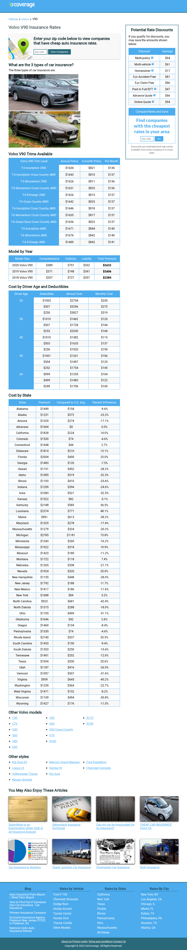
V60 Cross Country (61, 729)
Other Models (61, 927)
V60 (51, 723)
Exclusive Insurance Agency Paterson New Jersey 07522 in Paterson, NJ (27, 920)
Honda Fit (55, 768)
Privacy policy (80, 941)
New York (103, 899)
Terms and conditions (100, 941)
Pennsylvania (106, 918)
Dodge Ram (60, 904)
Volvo (25, 19)
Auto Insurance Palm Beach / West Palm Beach (27, 896)
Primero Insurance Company (27, 912)
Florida (101, 908)
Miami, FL (147, 908)
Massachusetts (107, 927)
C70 (14, 723)
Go (159, 138)
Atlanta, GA (148, 927)
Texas (101, 904)
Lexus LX (18, 768)
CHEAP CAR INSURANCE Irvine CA (156, 826)
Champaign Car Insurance (113, 867)
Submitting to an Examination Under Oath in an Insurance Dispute (26, 828)
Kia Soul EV (19, 762)
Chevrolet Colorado (98, 768)
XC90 (89, 723)
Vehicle (13, 19)
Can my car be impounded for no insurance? (115, 826)
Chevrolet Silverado (65, 899)
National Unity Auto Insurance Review (22, 929)
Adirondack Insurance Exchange (66, 826)
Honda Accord (62, 908)
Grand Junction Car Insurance (71, 867)
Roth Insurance (149, 867)
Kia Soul (54, 774)
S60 (14, 735)
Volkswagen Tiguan (25, 774)
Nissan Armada (22, 779)
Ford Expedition (96, 762)
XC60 (52, 741)
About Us (66, 941)
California (103, 894)
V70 (51, 735)
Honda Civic (61, 918)
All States (103, 932)
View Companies (59, 51)
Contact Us (119, 941)
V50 (51, 718)
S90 (14, 747)
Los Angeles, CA (151, 899)
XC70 (89, 718)
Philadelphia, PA (151, 918)
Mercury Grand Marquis (64, 762)
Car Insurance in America (25, 867)
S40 (14, 729)
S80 (14, 741)
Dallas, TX (147, 913)
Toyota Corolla (62, 923)
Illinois (101, 913)
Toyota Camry (62, 913)
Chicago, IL (148, 904)
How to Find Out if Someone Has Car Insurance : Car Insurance (27, 905)
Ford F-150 (60, 894)
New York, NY (149, 894)
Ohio (100, 923)
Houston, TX (149, 923)
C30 (14, 718)
